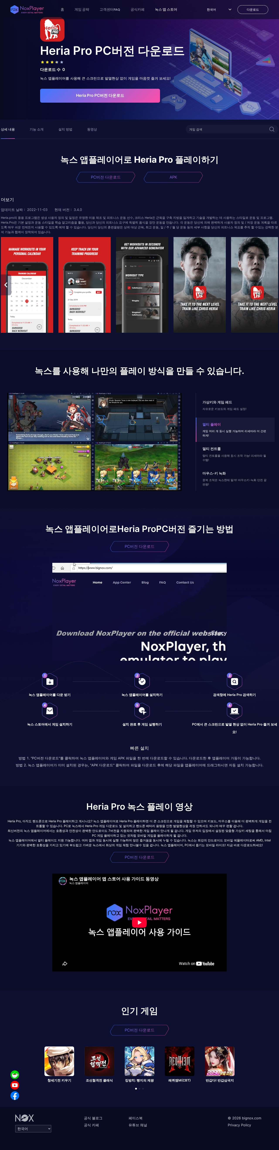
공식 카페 (91, 1125)
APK (173, 177)
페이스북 (136, 1118)
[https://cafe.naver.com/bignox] (14, 1074)
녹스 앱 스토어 (166, 9)
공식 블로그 (93, 1118)
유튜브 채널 (138, 1125)
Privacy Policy (239, 1125)
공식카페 (138, 9)
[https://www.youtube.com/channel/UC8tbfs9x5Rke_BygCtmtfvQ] (14, 1085)
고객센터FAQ (110, 9)
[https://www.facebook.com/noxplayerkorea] (14, 1095)
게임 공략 (82, 9)
